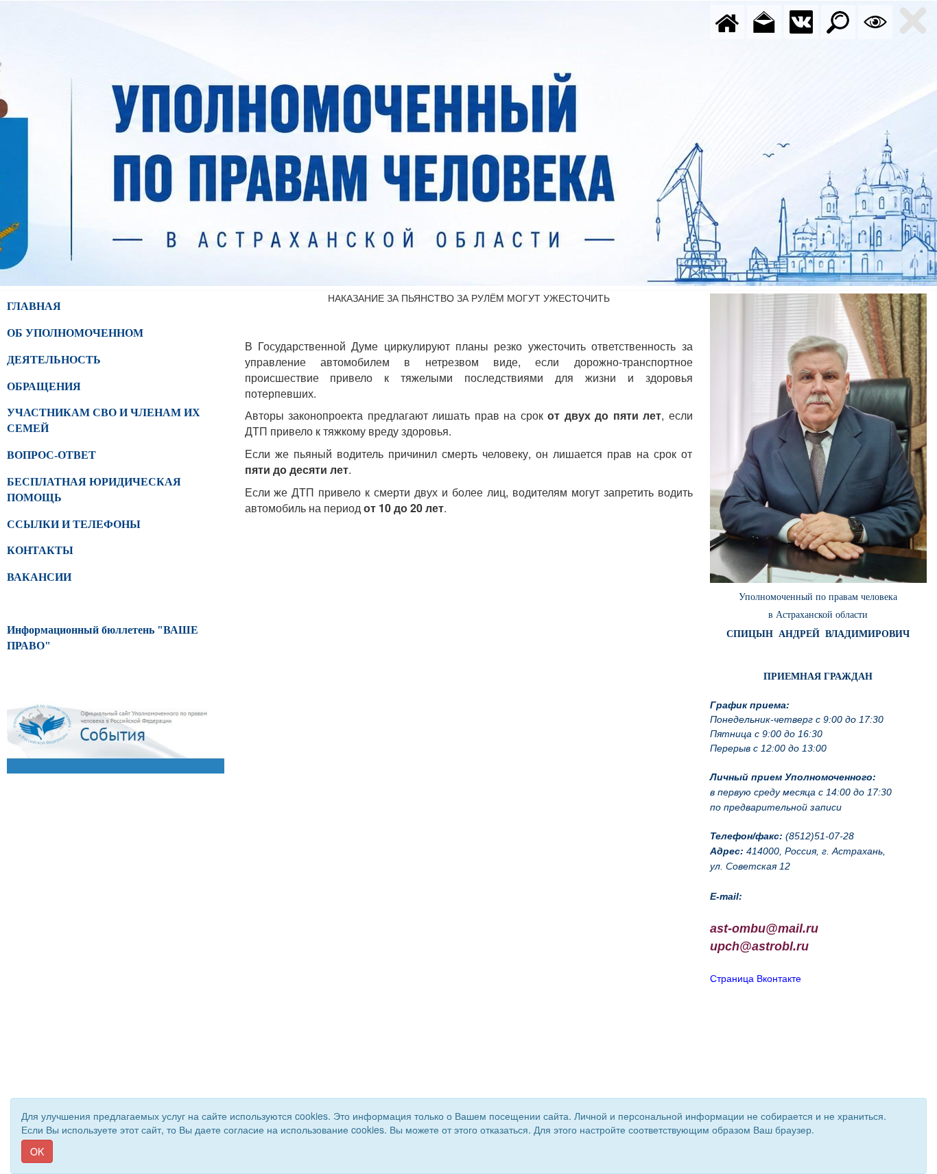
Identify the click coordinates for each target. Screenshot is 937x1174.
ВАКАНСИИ (39, 577)
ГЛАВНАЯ (34, 306)
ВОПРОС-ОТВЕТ (51, 455)
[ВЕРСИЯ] (875, 20)
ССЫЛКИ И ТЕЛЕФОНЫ (74, 524)
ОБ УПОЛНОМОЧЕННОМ (75, 333)
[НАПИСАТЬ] (764, 20)
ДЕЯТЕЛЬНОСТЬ (54, 360)
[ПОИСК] (838, 20)
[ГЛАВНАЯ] (727, 20)
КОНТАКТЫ (40, 550)
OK (37, 1151)
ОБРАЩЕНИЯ (44, 386)
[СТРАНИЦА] (801, 20)
